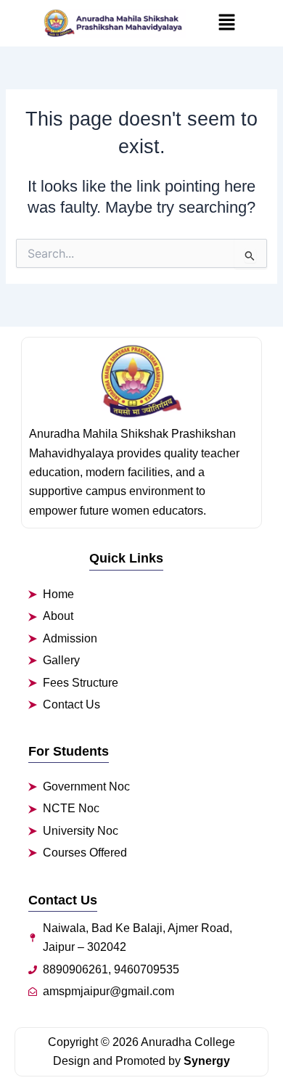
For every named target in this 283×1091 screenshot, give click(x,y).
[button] (226, 23)
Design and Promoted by (141, 1061)
